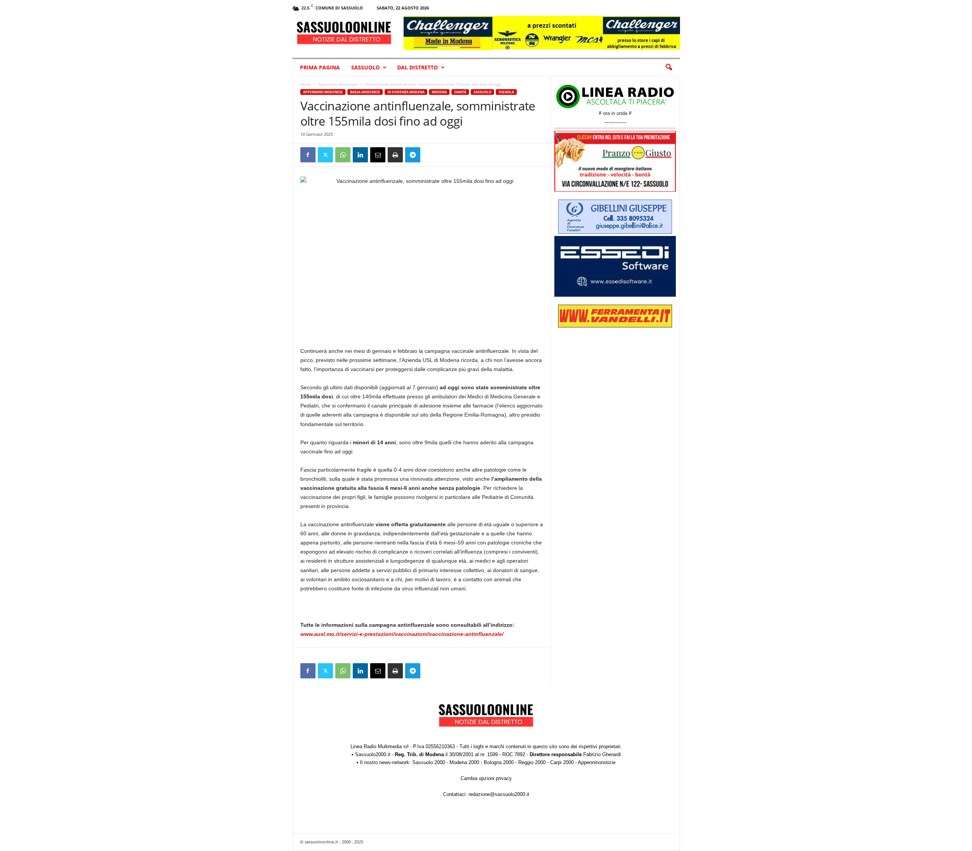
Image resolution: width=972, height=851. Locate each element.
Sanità (460, 92)
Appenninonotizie (596, 762)
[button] (668, 67)
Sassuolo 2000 (428, 762)
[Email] (377, 154)
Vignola (506, 92)
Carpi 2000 (562, 762)
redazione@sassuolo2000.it (499, 794)
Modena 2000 (464, 762)
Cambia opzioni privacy (486, 778)
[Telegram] (412, 154)
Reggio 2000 (532, 762)
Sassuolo (365, 67)
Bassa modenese (365, 92)
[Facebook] (308, 154)
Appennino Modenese (338, 84)
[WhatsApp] (342, 154)
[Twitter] (325, 154)
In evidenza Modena (405, 92)
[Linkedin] (360, 154)
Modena (439, 92)
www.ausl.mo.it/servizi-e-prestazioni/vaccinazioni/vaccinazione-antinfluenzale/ (401, 634)
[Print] (395, 154)
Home (305, 84)
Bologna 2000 (499, 762)
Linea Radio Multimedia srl (379, 746)
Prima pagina (320, 67)
